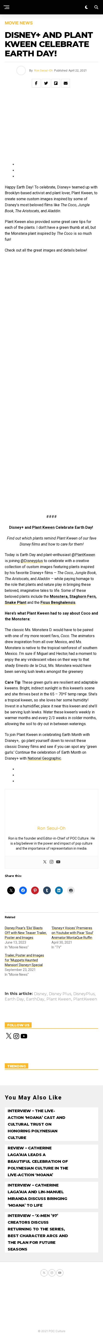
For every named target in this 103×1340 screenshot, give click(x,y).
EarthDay (35, 999)
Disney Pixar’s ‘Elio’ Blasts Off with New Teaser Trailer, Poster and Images (26, 933)
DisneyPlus (84, 994)
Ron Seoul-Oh (43, 70)
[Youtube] (58, 862)
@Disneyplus (32, 560)
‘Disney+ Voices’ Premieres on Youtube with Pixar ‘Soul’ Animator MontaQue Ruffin (72, 933)
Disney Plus (60, 994)
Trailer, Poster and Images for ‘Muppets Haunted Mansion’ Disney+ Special (24, 960)
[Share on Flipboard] (56, 83)
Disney (40, 994)
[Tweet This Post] (46, 83)
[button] (27, 288)
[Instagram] (51, 862)
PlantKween (85, 999)
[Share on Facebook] (36, 83)
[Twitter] (45, 862)
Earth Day (14, 999)
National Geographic (44, 758)
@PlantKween (83, 554)
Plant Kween (58, 999)
